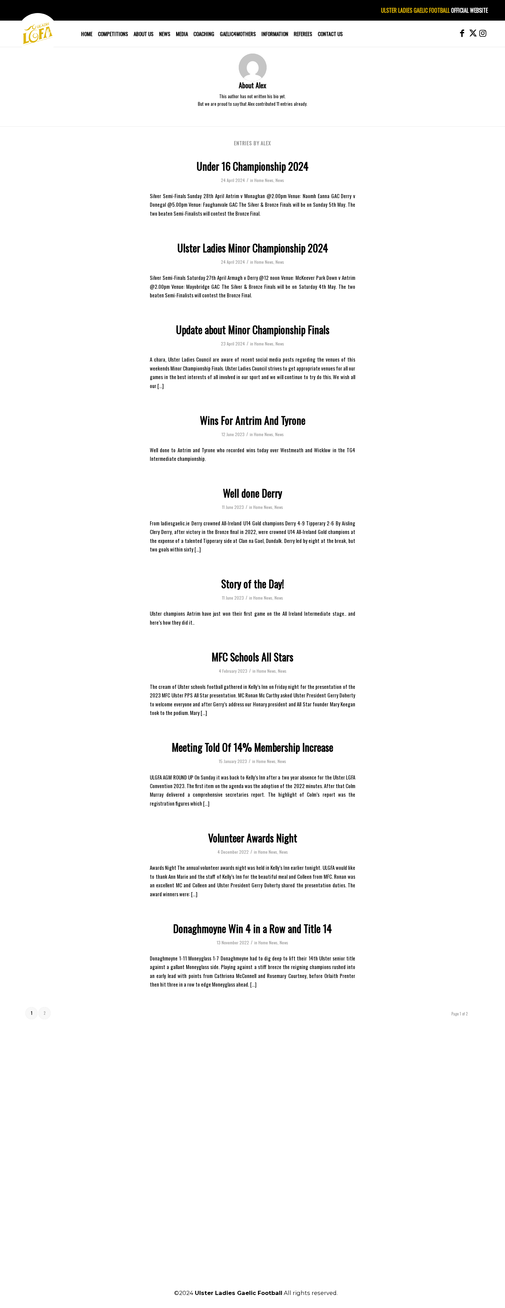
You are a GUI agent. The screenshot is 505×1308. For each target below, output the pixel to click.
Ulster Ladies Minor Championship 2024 (252, 247)
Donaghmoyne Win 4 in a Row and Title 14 (252, 928)
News (280, 180)
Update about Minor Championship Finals (252, 329)
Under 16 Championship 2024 (252, 166)
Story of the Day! (252, 583)
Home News (263, 180)
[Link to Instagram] (483, 33)
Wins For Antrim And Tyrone (252, 420)
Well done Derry (252, 493)
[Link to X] (472, 33)
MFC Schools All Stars (252, 656)
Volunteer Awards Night (252, 837)
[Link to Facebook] (462, 33)
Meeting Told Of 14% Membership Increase (252, 747)
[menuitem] (86, 34)
